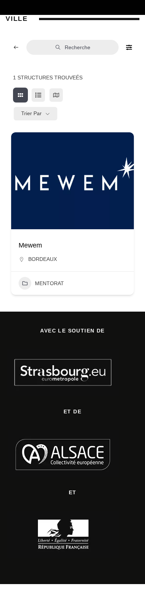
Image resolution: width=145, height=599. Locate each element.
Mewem (30, 245)
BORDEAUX (42, 259)
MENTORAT (49, 283)
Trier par (31, 113)
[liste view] (38, 95)
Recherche (77, 47)
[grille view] (20, 95)
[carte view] (56, 95)
